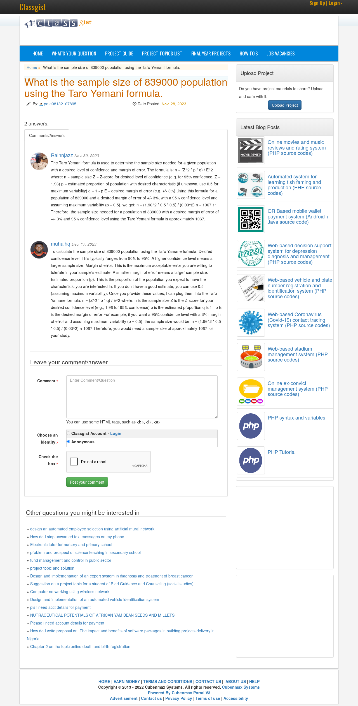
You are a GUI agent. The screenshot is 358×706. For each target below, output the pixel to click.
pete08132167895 (60, 103)
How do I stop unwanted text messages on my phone (77, 536)
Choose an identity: (47, 438)
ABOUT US (235, 681)
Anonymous (82, 441)
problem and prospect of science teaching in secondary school (85, 552)
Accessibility (235, 698)
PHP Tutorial (282, 451)
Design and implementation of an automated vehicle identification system (94, 599)
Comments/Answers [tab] (47, 135)
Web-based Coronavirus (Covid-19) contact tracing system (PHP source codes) (299, 319)
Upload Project (285, 105)
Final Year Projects (211, 53)
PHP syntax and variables (296, 417)
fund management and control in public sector (70, 560)
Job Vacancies (281, 53)
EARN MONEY (127, 681)
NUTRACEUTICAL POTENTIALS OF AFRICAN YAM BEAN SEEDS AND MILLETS (102, 615)
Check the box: (48, 460)
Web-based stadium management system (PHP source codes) (298, 354)
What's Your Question (74, 53)
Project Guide (119, 53)
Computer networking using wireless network (69, 591)
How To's (249, 53)
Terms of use (208, 698)
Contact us (151, 698)
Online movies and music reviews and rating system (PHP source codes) (297, 147)
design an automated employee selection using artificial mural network (92, 529)
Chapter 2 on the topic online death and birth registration (80, 646)
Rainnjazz (62, 155)
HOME (104, 681)
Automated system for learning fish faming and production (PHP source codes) (294, 184)
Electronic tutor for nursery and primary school (71, 544)
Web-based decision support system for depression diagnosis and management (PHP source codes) (299, 253)
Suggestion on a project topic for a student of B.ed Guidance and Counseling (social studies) (112, 583)
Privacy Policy (178, 698)
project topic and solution (52, 568)
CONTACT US (208, 681)
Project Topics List (162, 53)
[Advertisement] (205, 31)
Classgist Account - (95, 433)
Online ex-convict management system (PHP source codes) (298, 388)
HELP (254, 681)
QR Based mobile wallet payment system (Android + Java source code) (298, 216)
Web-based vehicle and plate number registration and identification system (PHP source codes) (300, 288)
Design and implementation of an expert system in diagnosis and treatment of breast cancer (111, 576)
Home (37, 53)
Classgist (33, 7)
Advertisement (124, 698)
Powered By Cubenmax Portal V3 (179, 692)
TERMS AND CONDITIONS (167, 681)
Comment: (47, 380)
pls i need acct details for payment (60, 607)
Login (115, 433)
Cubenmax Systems (241, 687)
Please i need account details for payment (67, 623)
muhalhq (60, 243)
